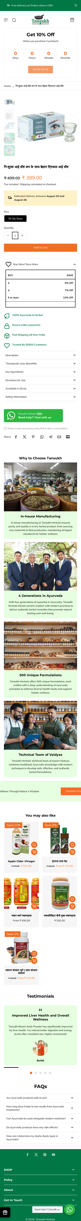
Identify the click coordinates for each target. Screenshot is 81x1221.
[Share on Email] (59, 437)
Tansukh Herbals (45, 1219)
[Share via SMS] (68, 437)
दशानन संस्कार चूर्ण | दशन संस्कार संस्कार (21, 972)
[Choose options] (34, 852)
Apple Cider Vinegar (21, 861)
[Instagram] (44, 1154)
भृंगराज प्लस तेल (59, 861)
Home (7, 85)
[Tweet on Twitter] (24, 437)
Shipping (25, 184)
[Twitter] (36, 1154)
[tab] (31, 1073)
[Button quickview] (34, 845)
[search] (14, 20)
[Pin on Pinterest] (33, 437)
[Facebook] (27, 1154)
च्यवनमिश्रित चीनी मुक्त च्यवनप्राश (59, 915)
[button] (40, 248)
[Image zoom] (47, 126)
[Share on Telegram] (50, 437)
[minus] (8, 235)
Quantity (9, 227)
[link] (40, 69)
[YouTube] (53, 1154)
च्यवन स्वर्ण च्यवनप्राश (21, 915)
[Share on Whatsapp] (42, 437)
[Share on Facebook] (16, 437)
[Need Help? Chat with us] (69, 1209)
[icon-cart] (72, 20)
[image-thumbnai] (9, 101)
